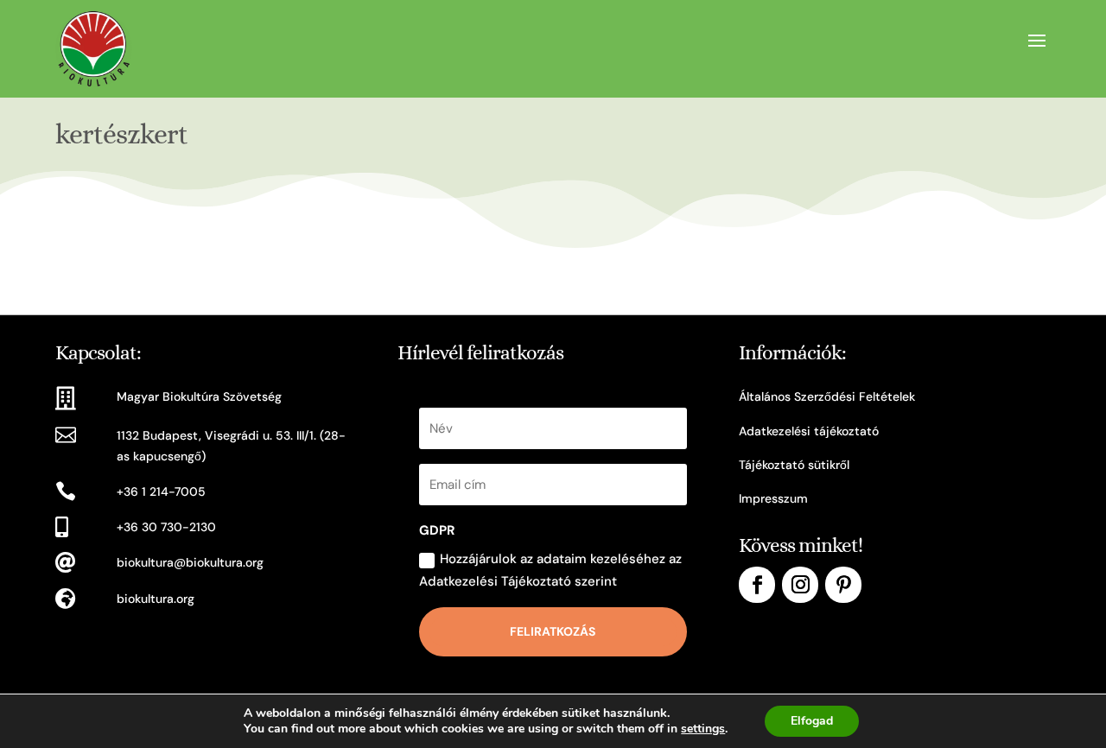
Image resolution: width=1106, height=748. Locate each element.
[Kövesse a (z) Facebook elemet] (757, 585)
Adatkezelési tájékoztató (809, 431)
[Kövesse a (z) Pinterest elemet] (843, 585)
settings (703, 729)
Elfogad (812, 721)
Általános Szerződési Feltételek (827, 396)
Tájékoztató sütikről (794, 464)
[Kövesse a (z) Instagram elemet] (800, 585)
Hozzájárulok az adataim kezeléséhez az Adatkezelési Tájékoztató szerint (550, 570)
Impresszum (773, 498)
